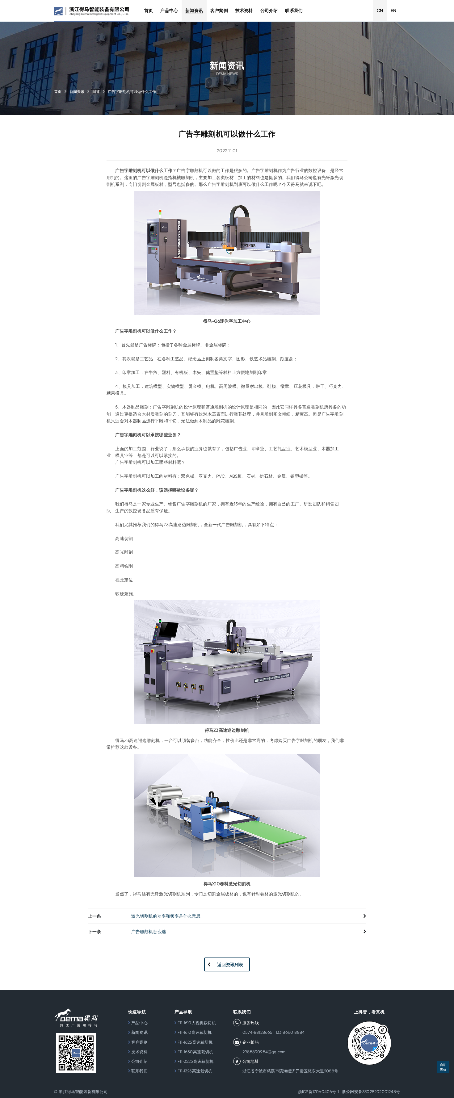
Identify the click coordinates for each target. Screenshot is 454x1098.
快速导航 (137, 1011)
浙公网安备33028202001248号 (371, 1091)
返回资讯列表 (230, 964)
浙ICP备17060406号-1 (318, 1091)
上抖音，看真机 (369, 1011)
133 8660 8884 (290, 1032)
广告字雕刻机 (128, 476)
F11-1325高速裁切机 (195, 1070)
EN (393, 10)
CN (380, 10)
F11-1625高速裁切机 (195, 1042)
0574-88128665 (257, 1032)
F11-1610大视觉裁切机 (197, 1022)
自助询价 (443, 1067)
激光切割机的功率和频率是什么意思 (165, 916)
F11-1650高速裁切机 (195, 1051)
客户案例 (139, 1042)
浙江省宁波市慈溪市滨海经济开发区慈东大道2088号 (290, 1070)
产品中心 (139, 1022)
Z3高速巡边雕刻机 (231, 730)
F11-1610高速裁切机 (195, 1032)
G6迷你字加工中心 (232, 321)
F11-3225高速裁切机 (196, 1061)
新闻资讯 (139, 1032)
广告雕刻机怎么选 (148, 931)
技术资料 (139, 1051)
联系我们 (139, 1070)
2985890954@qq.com (263, 1051)
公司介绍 (139, 1061)
